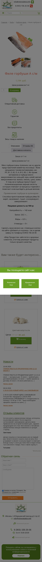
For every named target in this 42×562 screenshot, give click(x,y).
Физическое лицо (11, 284)
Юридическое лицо (30, 284)
